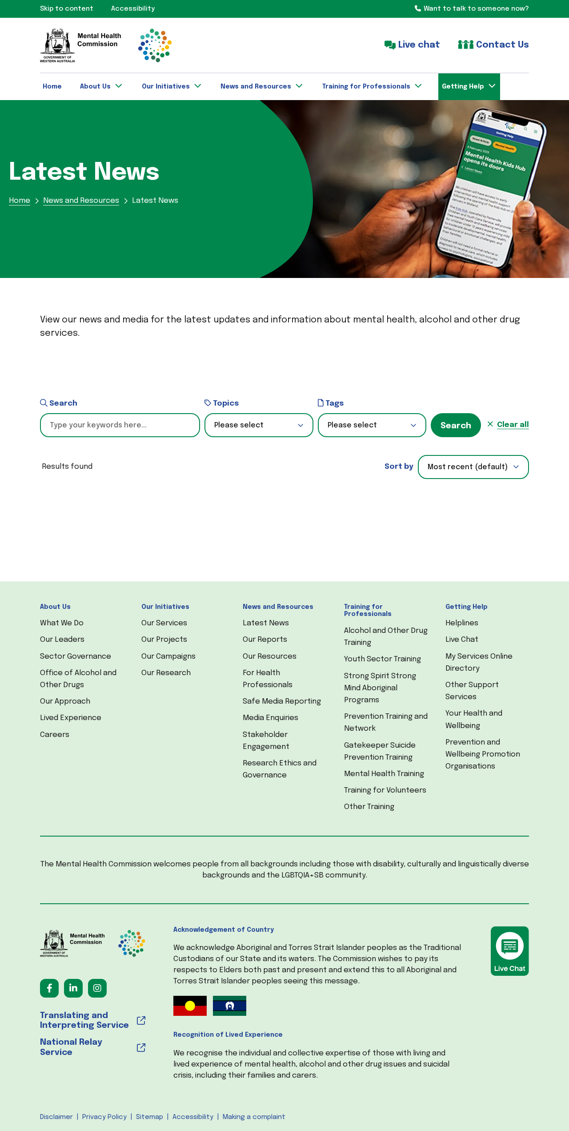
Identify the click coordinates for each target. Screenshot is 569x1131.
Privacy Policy (104, 1117)
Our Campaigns (168, 656)
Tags (334, 403)
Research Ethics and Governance (280, 769)
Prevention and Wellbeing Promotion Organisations (482, 754)
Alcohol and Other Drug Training (386, 637)
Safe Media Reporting (282, 701)
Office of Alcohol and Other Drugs (78, 679)
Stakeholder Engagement (266, 741)
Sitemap (149, 1117)
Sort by (399, 467)
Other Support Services (472, 691)
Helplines (461, 623)
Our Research (166, 673)
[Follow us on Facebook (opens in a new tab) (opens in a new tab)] (49, 988)
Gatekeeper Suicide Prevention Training (380, 751)
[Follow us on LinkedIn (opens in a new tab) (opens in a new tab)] (73, 988)
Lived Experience (70, 718)
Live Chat (461, 640)
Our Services (164, 623)
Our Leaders (62, 640)
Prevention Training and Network (386, 723)
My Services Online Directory (479, 662)
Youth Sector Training (382, 659)
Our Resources (270, 656)
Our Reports (265, 640)
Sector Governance (75, 656)
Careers (54, 735)
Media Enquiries (270, 718)
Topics (225, 403)
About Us (55, 607)
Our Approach (65, 701)
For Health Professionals (268, 679)
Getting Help (466, 607)
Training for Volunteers (385, 790)
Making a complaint (254, 1117)
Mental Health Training (384, 774)
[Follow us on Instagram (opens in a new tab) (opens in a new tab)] (97, 988)
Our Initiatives (165, 607)
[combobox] (473, 467)
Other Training (369, 807)
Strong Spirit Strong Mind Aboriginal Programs (380, 688)
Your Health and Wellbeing (473, 719)
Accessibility (192, 1117)
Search (62, 403)
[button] (258, 425)
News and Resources (278, 607)
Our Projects (164, 640)
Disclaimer (56, 1117)
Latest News (266, 623)
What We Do (62, 623)
